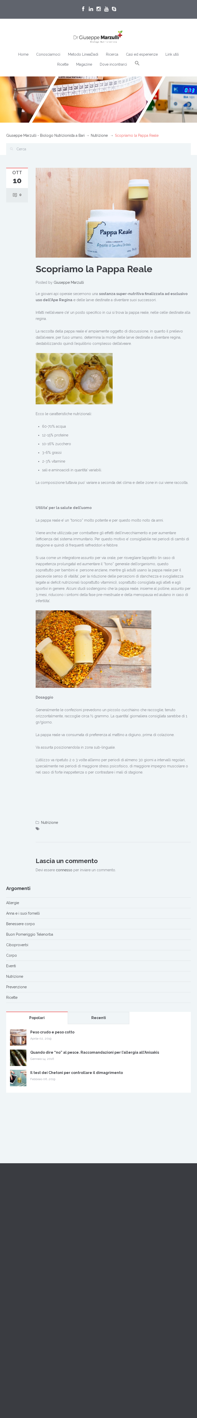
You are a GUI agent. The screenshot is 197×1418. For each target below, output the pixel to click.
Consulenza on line (168, 1265)
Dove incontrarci (113, 64)
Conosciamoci (48, 54)
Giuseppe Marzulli (69, 282)
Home (23, 54)
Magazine (84, 64)
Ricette (62, 64)
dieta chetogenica (146, 1276)
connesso (64, 870)
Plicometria (115, 1288)
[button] (137, 63)
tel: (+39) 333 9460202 (24, 1232)
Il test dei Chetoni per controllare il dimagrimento (76, 1073)
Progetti (108, 1223)
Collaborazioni (114, 1217)
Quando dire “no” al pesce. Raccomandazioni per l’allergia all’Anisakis (94, 1052)
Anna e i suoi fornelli (23, 913)
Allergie (12, 903)
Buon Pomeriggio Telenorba (29, 934)
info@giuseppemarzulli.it (37, 1239)
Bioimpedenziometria (124, 1265)
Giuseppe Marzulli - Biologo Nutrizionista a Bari (45, 135)
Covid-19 (113, 1276)
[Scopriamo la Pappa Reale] (113, 213)
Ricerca (112, 54)
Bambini (144, 1253)
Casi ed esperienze (142, 54)
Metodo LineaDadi (83, 54)
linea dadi (179, 1276)
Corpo (11, 955)
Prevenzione (16, 987)
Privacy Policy (17, 1257)
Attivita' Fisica (116, 1253)
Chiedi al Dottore (20, 1245)
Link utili (172, 54)
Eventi (11, 966)
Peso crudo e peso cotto (52, 1032)
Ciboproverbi (17, 945)
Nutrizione (99, 135)
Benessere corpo (20, 924)
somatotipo (144, 1288)
